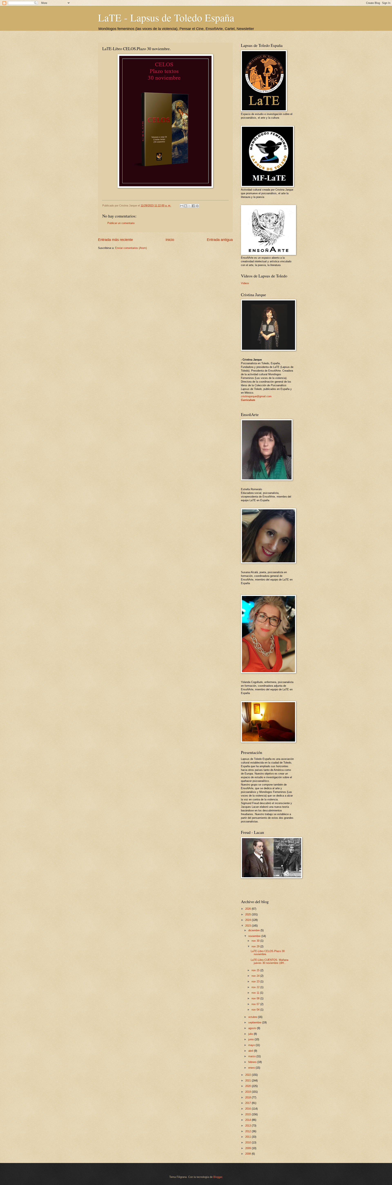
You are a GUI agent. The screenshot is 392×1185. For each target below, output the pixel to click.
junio (251, 1039)
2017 (248, 1102)
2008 (248, 1153)
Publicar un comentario (121, 223)
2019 (248, 1091)
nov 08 (256, 998)
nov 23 (256, 981)
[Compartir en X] (189, 206)
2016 (248, 1108)
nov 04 (256, 1009)
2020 (248, 1086)
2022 (248, 1074)
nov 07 (256, 1004)
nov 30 (256, 940)
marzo (252, 1056)
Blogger (217, 1176)
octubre (253, 1016)
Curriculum (248, 400)
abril (251, 1050)
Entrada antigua (220, 240)
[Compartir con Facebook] (193, 206)
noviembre (254, 936)
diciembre (254, 930)
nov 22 (256, 987)
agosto (252, 1028)
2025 (248, 914)
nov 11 (256, 992)
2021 (248, 1080)
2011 (248, 1136)
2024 (248, 919)
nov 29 (256, 946)
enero (252, 1067)
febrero (252, 1062)
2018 (248, 1097)
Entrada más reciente (115, 240)
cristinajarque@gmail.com (256, 396)
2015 (248, 1114)
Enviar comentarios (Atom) (131, 247)
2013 (248, 1125)
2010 (248, 1142)
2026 (248, 908)
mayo (252, 1045)
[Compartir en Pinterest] (197, 206)
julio (251, 1033)
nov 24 (256, 975)
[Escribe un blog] (186, 206)
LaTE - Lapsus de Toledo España (166, 17)
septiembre (255, 1022)
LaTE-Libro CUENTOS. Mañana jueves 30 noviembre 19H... (269, 961)
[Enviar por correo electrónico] (182, 206)
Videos (245, 283)
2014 (248, 1119)
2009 (248, 1148)
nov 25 (256, 970)
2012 (248, 1131)
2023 (248, 925)
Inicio (170, 240)
